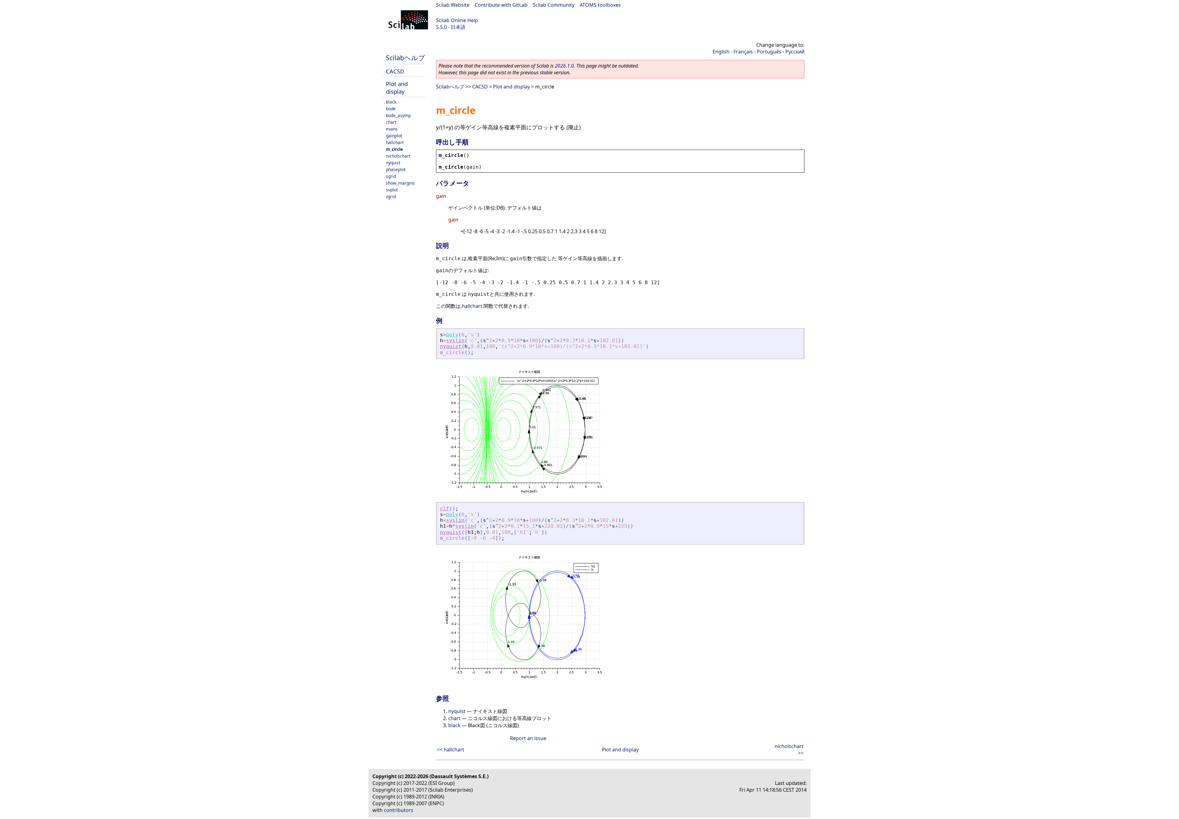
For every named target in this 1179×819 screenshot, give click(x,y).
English (721, 51)
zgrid (391, 196)
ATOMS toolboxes (600, 5)
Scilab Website (452, 5)
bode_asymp (398, 115)
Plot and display (397, 87)
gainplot (394, 136)
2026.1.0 (564, 65)
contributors (398, 810)
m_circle (394, 149)
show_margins (400, 183)
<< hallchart (450, 749)
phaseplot (396, 169)
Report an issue (528, 738)
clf (444, 508)
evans (392, 129)
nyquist (393, 163)
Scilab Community (553, 5)
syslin (455, 340)
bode (391, 109)
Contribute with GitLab (501, 5)
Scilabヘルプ (405, 57)
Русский (794, 51)
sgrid (391, 176)
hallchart (395, 142)
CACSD (395, 71)
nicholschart (398, 156)
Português (769, 51)
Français (743, 51)
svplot (392, 190)
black (391, 102)
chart (391, 122)
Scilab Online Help (457, 20)
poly (452, 335)
